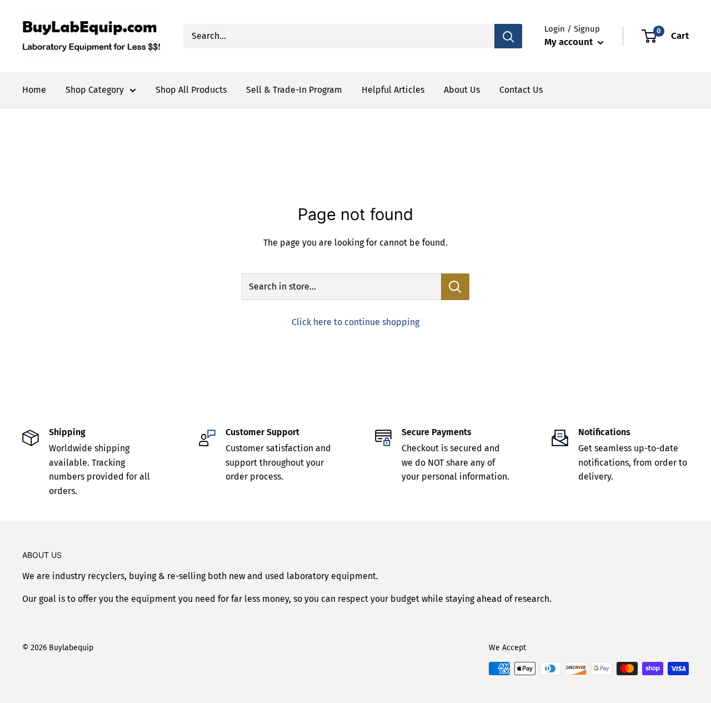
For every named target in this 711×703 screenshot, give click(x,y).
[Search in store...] (455, 286)
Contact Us (521, 89)
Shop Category (95, 89)
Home (34, 89)
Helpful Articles (393, 89)
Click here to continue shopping (355, 322)
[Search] (508, 36)
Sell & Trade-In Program (294, 89)
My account (569, 42)
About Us (462, 89)
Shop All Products (191, 89)
